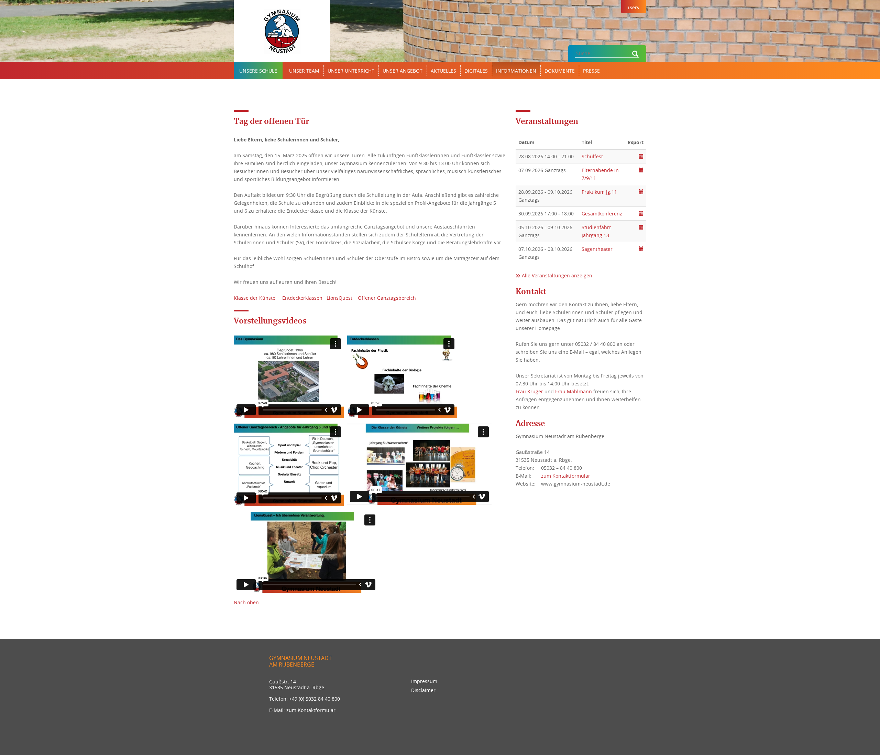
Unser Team (304, 70)
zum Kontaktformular (565, 475)
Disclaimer (423, 690)
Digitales (476, 70)
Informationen (516, 70)
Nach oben (246, 602)
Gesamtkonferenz (602, 213)
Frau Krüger (529, 391)
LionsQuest (339, 298)
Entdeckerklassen (302, 298)
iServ (633, 7)
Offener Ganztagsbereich (387, 298)
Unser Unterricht (351, 70)
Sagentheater (597, 249)
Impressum (424, 681)
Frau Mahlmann (573, 391)
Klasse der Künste (255, 298)
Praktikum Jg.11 (599, 192)
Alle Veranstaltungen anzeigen (557, 275)
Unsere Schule (258, 70)
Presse (591, 70)
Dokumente (559, 70)
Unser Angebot (402, 70)
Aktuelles (443, 70)
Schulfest (592, 156)
